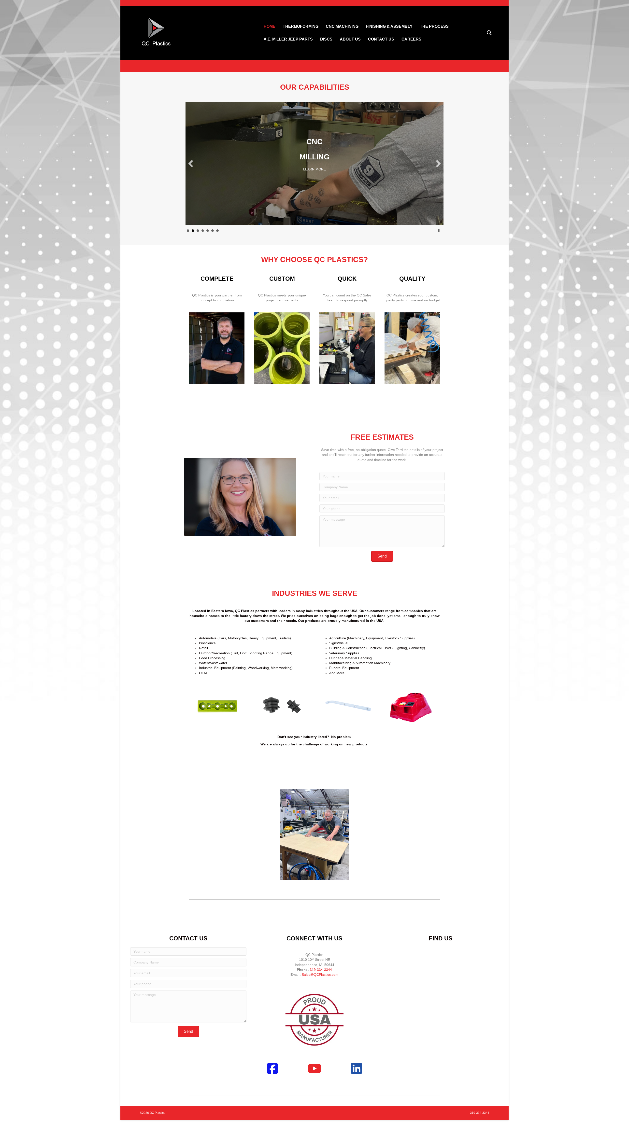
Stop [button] (439, 230)
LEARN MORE (314, 164)
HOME (269, 26)
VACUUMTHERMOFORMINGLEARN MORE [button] (188, 230)
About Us (350, 39)
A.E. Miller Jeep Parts (288, 39)
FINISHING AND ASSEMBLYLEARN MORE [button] (217, 230)
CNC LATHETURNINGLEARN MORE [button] (198, 230)
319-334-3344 (321, 970)
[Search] (486, 33)
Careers (411, 39)
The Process (434, 26)
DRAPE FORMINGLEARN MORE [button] (212, 230)
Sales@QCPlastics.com (320, 975)
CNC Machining (342, 26)
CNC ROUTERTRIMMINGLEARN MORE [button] (202, 230)
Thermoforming (300, 26)
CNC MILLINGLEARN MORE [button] (193, 230)
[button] (191, 163)
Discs (326, 39)
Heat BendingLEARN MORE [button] (207, 230)
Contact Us (381, 39)
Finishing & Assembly (389, 26)
